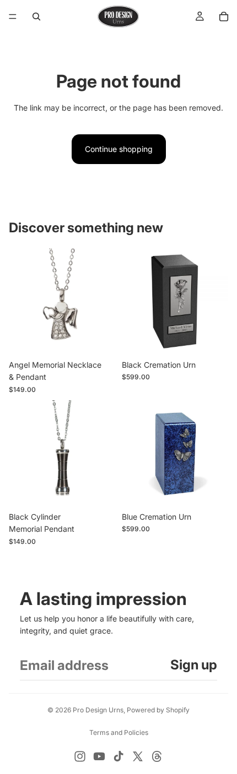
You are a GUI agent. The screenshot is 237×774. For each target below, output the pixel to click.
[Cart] (224, 16)
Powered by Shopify (158, 710)
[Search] (36, 16)
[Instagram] (80, 756)
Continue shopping (119, 149)
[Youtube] (99, 756)
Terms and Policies (118, 732)
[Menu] (12, 16)
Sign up (193, 665)
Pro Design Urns (98, 710)
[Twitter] (137, 756)
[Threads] (157, 756)
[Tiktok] (118, 756)
